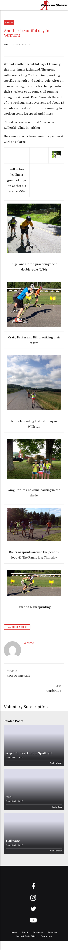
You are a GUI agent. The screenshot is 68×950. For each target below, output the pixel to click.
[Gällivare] (33, 833)
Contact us (46, 936)
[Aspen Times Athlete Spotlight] (33, 745)
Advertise (52, 932)
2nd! (9, 797)
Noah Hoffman (56, 763)
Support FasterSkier (26, 936)
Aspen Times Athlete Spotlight (29, 753)
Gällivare (13, 841)
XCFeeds (9, 22)
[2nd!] (33, 789)
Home (14, 932)
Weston (7, 44)
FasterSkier (57, 807)
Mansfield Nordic (17, 627)
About (25, 932)
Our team (38, 932)
